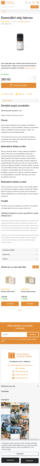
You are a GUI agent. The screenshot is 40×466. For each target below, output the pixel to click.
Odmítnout (10, 460)
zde (9, 449)
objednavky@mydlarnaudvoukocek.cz (21, 365)
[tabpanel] (10, 289)
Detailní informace (30, 68)
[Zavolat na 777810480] (26, 2)
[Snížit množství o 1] (34, 79)
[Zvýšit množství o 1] (34, 77)
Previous (33, 266)
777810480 (21, 368)
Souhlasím (29, 461)
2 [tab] (20, 309)
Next (37, 266)
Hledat (34, 7)
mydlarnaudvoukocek (21, 371)
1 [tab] (19, 309)
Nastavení (20, 454)
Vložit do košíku (20, 85)
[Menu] (37, 2)
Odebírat (32, 334)
